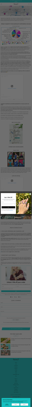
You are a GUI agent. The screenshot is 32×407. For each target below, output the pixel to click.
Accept (15, 404)
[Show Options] (14, 204)
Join (8, 207)
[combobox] (8, 204)
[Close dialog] (30, 194)
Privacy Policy (11, 210)
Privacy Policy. (21, 401)
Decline (24, 404)
